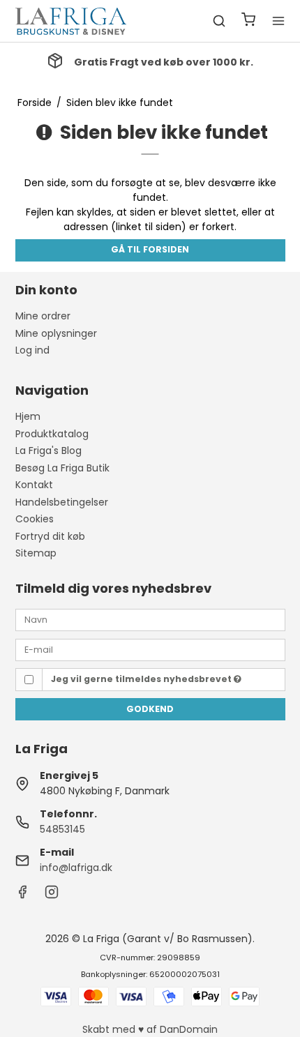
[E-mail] (150, 649)
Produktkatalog (52, 434)
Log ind (32, 350)
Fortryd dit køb (50, 536)
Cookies (34, 519)
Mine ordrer (42, 316)
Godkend (150, 709)
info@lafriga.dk (76, 868)
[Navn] (150, 619)
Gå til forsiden (150, 249)
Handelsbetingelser (61, 502)
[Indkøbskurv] (248, 21)
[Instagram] (52, 895)
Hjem (27, 416)
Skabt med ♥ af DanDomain (150, 1029)
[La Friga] (71, 21)
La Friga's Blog (48, 450)
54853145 (62, 829)
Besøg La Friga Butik (62, 468)
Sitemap (36, 553)
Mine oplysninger (56, 333)
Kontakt (34, 485)
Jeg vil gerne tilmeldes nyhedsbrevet (142, 679)
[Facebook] (22, 895)
